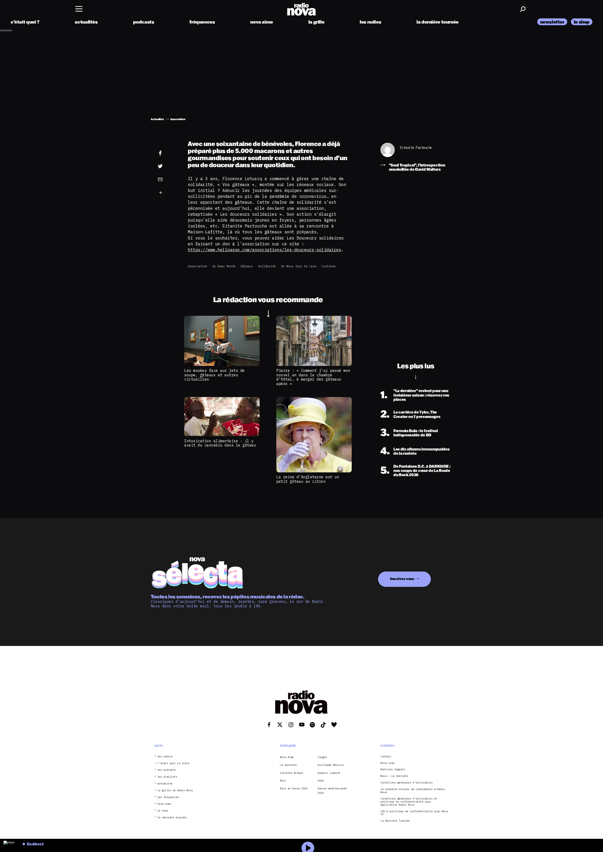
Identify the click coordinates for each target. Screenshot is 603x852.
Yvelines (329, 266)
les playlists (167, 776)
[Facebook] (167, 153)
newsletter (552, 22)
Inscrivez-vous (402, 578)
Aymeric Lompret (329, 773)
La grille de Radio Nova (175, 790)
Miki (283, 780)
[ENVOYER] (167, 179)
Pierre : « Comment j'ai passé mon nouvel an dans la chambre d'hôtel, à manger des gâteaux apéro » (313, 377)
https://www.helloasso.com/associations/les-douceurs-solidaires (264, 249)
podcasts (143, 22)
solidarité (267, 266)
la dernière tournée (437, 22)
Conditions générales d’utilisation (406, 782)
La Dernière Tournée (395, 820)
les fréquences (168, 797)
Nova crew (387, 763)
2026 (321, 780)
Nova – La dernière (394, 776)
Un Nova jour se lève (298, 266)
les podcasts (166, 769)
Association (197, 266)
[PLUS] (167, 193)
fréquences (202, 22)
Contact (385, 756)
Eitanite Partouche (416, 148)
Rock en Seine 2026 (293, 788)
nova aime (261, 22)
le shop (582, 22)
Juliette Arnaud (291, 773)
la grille (316, 22)
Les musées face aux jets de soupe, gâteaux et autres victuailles (214, 374)
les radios (370, 22)
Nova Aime (287, 757)
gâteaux (246, 266)
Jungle (322, 757)
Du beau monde (224, 266)
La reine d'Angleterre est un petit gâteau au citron (307, 479)
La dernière (288, 765)
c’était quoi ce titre (173, 763)
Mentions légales (392, 769)
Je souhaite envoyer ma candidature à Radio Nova (412, 791)
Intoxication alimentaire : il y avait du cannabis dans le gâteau (220, 442)
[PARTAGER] (167, 166)
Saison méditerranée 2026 (332, 790)
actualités (86, 22)
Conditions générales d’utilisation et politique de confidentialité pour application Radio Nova (408, 801)
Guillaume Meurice (331, 765)
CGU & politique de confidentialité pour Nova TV (414, 813)
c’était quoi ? (25, 22)
